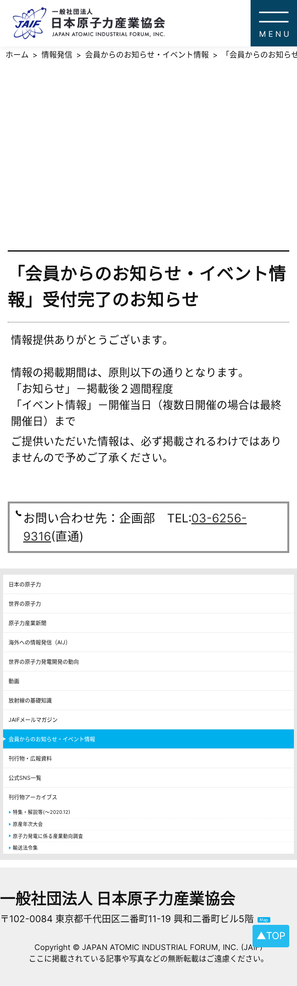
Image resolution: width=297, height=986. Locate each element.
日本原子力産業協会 (154, 23)
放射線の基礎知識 (30, 700)
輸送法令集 (25, 848)
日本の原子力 (25, 584)
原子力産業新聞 (27, 623)
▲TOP (270, 935)
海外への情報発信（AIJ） (40, 642)
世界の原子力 (25, 603)
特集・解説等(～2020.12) (41, 812)
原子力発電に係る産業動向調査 (48, 836)
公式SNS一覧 (25, 777)
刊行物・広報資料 (30, 758)
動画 (14, 681)
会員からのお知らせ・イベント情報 (52, 739)
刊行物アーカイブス (33, 797)
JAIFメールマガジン (33, 719)
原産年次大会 (28, 824)
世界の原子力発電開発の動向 (44, 661)
